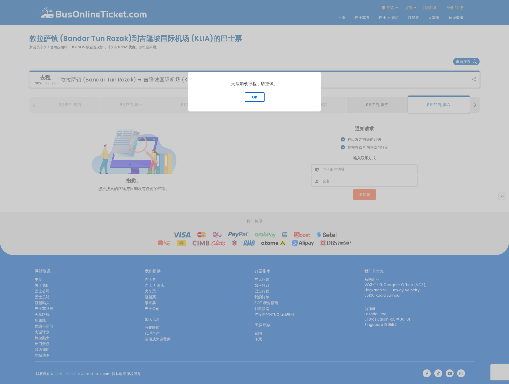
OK (254, 97)
